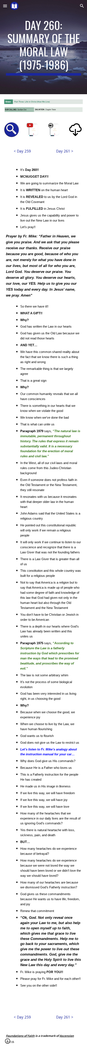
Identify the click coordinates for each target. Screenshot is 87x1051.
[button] (5, 6)
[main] (43, 47)
